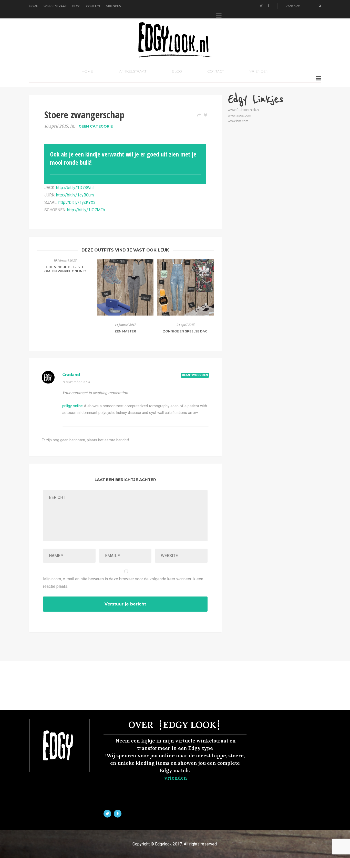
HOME (33, 6)
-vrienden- (175, 778)
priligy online (72, 406)
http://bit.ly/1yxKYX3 (77, 202)
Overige (65, 277)
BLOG (76, 6)
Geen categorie (96, 126)
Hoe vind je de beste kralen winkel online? (65, 269)
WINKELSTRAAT (55, 6)
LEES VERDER (65, 287)
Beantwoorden (195, 375)
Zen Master (125, 331)
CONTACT (93, 6)
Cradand (71, 374)
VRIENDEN (113, 6)
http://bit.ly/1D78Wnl (75, 187)
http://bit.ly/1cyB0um (75, 195)
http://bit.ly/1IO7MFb (86, 209)
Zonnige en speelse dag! (185, 331)
